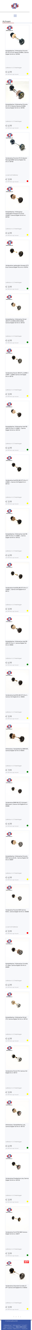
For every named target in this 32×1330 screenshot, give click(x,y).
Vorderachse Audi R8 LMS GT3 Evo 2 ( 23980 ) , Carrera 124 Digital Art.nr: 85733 (17, 482)
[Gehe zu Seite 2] (21, 1316)
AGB (4, 1328)
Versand (9, 1328)
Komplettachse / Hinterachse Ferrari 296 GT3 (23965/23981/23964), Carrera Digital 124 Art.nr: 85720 (16, 320)
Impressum (24, 1328)
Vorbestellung (7, 1325)
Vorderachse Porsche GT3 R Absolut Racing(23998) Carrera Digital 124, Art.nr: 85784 (16, 159)
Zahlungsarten (16, 1325)
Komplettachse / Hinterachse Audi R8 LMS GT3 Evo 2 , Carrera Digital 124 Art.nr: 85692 (16, 643)
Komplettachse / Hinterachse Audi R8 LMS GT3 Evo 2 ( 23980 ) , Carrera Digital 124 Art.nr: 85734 (16, 428)
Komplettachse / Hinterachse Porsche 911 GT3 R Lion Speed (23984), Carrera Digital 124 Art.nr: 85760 (17, 52)
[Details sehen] (17, 37)
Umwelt (24, 1325)
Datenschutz (16, 1328)
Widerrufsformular (21, 1327)
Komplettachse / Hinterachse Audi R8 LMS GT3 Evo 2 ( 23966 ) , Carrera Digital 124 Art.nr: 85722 (16, 535)
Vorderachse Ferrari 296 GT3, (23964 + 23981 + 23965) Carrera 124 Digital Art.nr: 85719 (17, 374)
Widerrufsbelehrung (8, 1327)
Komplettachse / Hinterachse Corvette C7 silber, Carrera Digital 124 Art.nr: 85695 (17, 965)
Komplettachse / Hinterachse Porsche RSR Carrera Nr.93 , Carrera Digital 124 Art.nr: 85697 (17, 857)
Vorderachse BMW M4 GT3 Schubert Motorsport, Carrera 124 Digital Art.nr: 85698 (17, 804)
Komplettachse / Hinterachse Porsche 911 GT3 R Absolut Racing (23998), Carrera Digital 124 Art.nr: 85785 (16, 106)
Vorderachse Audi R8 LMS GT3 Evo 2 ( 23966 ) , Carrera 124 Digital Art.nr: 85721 (17, 589)
